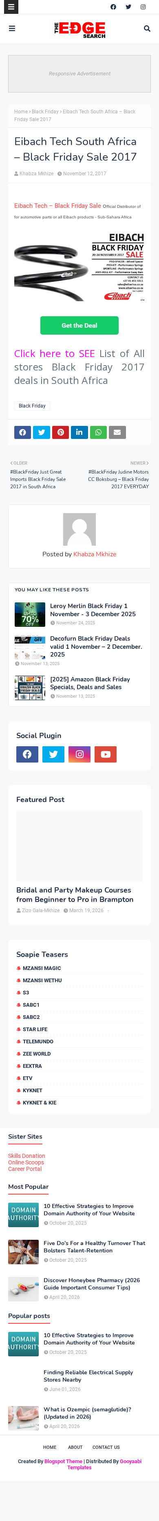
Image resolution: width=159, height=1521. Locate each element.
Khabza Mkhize (36, 173)
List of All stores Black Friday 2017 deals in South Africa (79, 366)
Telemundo (38, 1041)
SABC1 (31, 1005)
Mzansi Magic (42, 968)
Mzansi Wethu (42, 980)
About (75, 1447)
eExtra (32, 1066)
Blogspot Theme (63, 1461)
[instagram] (143, 7)
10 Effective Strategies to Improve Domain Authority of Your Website (89, 1210)
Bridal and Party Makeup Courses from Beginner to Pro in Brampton (75, 895)
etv (28, 1078)
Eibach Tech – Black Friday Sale (57, 205)
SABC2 (31, 1017)
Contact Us (106, 1447)
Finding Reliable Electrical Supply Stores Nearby (88, 1376)
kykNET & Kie (39, 1103)
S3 (26, 993)
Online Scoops (26, 1162)
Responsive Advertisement (79, 74)
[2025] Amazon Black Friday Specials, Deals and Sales (90, 684)
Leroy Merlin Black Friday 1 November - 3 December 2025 (93, 610)
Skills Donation (26, 1156)
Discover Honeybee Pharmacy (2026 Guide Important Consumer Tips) (92, 1284)
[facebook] (113, 7)
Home (21, 112)
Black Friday (45, 112)
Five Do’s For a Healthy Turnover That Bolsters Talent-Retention (94, 1247)
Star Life (35, 1029)
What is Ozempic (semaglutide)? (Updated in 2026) (87, 1413)
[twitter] (128, 7)
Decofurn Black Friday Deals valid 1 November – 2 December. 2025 (96, 647)
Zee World (37, 1054)
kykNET (32, 1090)
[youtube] (106, 754)
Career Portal (25, 1169)
